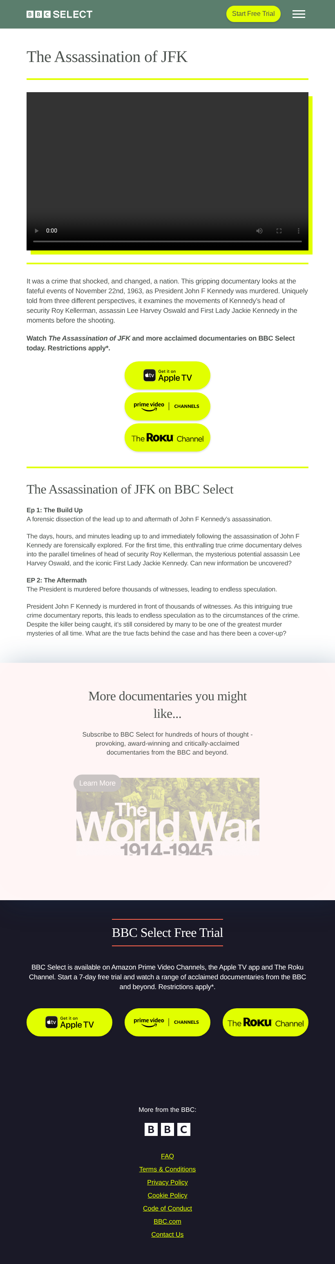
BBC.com (167, 1221)
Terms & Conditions (167, 1169)
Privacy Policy (167, 1182)
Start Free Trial (253, 13)
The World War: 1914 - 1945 (121, 860)
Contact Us (167, 1234)
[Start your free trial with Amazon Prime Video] (167, 1022)
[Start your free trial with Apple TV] (69, 1022)
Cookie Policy (168, 1195)
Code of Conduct (167, 1208)
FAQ (167, 1156)
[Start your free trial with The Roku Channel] (265, 1022)
